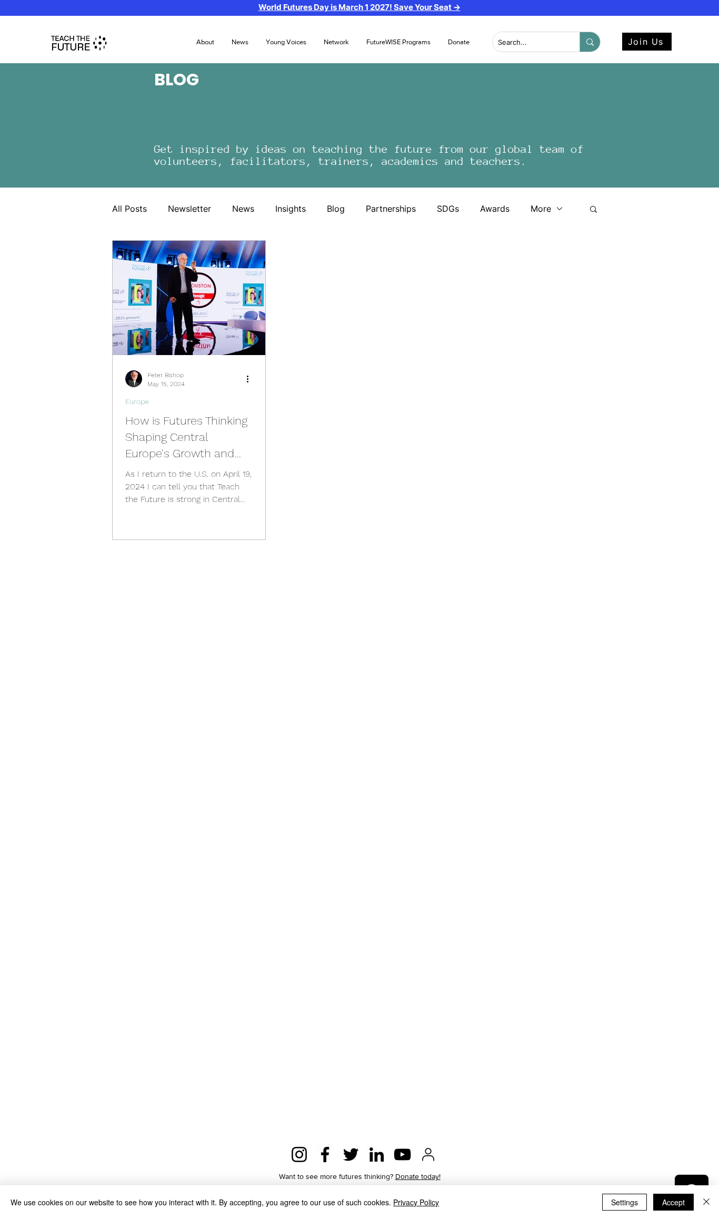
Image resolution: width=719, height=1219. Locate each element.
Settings (624, 1202)
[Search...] (590, 42)
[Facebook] (325, 1154)
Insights (290, 208)
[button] (241, 42)
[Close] (706, 1202)
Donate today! (418, 1176)
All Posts (129, 208)
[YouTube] (402, 1154)
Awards (495, 208)
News (243, 208)
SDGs (448, 208)
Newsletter (189, 208)
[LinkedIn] (376, 1154)
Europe (137, 401)
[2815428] (428, 1154)
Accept (673, 1202)
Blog (336, 208)
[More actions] (251, 378)
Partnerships (391, 208)
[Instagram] (299, 1154)
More (541, 208)
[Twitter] (351, 1154)
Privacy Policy (416, 1202)
